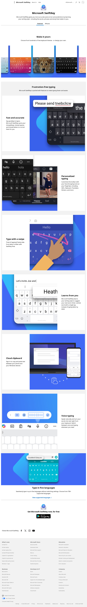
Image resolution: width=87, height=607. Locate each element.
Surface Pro (4, 544)
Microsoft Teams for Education (65, 550)
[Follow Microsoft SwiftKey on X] (25, 530)
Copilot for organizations (7, 555)
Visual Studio (33, 590)
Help (39, 2)
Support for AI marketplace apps (37, 579)
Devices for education (63, 547)
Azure (31, 571)
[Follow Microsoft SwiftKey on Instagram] (29, 530)
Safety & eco (55, 603)
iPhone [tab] (47, 24)
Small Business (5, 590)
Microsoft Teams (5, 585)
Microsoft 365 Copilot (7, 588)
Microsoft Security (6, 574)
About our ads (70, 603)
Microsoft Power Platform (8, 582)
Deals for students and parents (65, 561)
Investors (61, 582)
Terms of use (40, 603)
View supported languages (41, 497)
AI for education (62, 563)
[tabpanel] (43, 277)
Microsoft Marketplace (35, 585)
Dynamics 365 (5, 577)
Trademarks (47, 603)
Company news (62, 577)
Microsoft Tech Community (36, 582)
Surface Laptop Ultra (6, 550)
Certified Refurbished (35, 558)
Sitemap (17, 603)
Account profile (33, 544)
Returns (32, 552)
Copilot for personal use (7, 558)
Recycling (62, 603)
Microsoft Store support (35, 550)
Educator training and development (67, 558)
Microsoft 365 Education (64, 552)
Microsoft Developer (34, 574)
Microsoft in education (64, 544)
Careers (60, 571)
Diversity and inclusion (64, 585)
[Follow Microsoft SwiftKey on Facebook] (21, 530)
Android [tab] (40, 24)
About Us (34, 2)
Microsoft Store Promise (35, 561)
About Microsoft (62, 574)
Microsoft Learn (33, 577)
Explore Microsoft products (8, 561)
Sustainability (62, 590)
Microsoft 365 (5, 579)
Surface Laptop (5, 547)
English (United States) (9, 595)
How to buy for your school (65, 555)
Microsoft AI (4, 571)
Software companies (34, 588)
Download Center (34, 547)
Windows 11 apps (6, 563)
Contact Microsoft (25, 603)
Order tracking (33, 555)
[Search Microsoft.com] (76, 2)
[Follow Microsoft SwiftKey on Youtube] (33, 530)
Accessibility (61, 588)
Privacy (33, 603)
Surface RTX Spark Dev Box (8, 552)
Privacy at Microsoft (63, 579)
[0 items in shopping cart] (79, 2)
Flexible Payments (34, 563)
